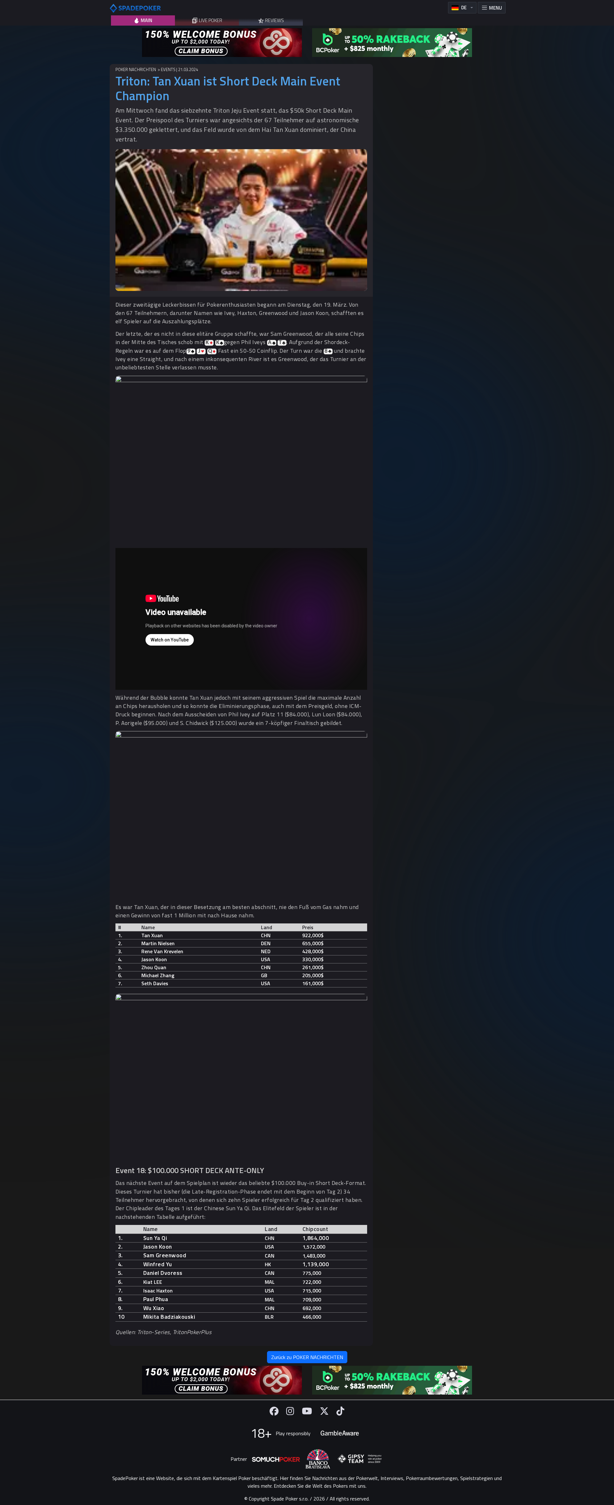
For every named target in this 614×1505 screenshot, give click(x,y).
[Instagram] (290, 1411)
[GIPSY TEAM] (360, 1459)
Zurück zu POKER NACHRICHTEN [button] (307, 1357)
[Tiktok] (340, 1411)
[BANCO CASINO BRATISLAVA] (318, 1459)
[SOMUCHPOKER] (276, 1459)
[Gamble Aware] (340, 1433)
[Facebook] (274, 1411)
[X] (324, 1411)
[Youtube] (307, 1411)
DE (464, 7)
